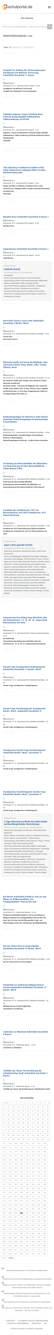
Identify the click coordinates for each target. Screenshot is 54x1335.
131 (38, 1156)
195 (38, 1188)
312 (21, 1250)
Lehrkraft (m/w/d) (12, 269)
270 (10, 1229)
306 (33, 1246)
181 (4, 1184)
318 (10, 1254)
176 (21, 1180)
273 (27, 1229)
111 (15, 1148)
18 (38, 1107)
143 (15, 1164)
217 (27, 1201)
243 (38, 1213)
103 (15, 1143)
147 (38, 1164)
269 (4, 1229)
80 (48, 1131)
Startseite (10, 1321)
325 (4, 1258)
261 (4, 1225)
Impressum (36, 1323)
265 (27, 1225)
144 (21, 1164)
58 (38, 1123)
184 (21, 1184)
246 (10, 1217)
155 (38, 1168)
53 (13, 1123)
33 (13, 1115)
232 (21, 1209)
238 (10, 1213)
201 (27, 1192)
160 (21, 1172)
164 (44, 1172)
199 (15, 1192)
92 (8, 1139)
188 (44, 1184)
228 (44, 1205)
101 (4, 1143)
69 (43, 1127)
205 (4, 1197)
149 (4, 1168)
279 (15, 1233)
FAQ (45, 1323)
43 (13, 1119)
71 (4, 1131)
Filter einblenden (27, 18)
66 (28, 1127)
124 (44, 1152)
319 (15, 1254)
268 (44, 1225)
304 (21, 1246)
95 (23, 1139)
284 (44, 1233)
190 (10, 1188)
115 (38, 1148)
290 (33, 1237)
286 (10, 1237)
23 (13, 1111)
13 (13, 1107)
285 (4, 1237)
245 (4, 1217)
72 (8, 1131)
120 (21, 1152)
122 (33, 1152)
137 (27, 1160)
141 (4, 1164)
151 (15, 1168)
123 (38, 1152)
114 (33, 1148)
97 (33, 1139)
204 (44, 1192)
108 (44, 1143)
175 (15, 1180)
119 (15, 1152)
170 (33, 1176)
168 (21, 1176)
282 (33, 1233)
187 (38, 1184)
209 (27, 1197)
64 (18, 1127)
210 (33, 1197)
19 (43, 1107)
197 (4, 1192)
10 (49, 1103)
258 (33, 1221)
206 (10, 1197)
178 (33, 1180)
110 (10, 1148)
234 (33, 1209)
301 (4, 1246)
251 (38, 1217)
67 (33, 1127)
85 (23, 1135)
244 (44, 1213)
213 (4, 1201)
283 (38, 1233)
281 (27, 1233)
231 (15, 1209)
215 (15, 1201)
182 (10, 1184)
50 (48, 1119)
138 (33, 1160)
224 (21, 1205)
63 (13, 1127)
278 (10, 1233)
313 (27, 1250)
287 (15, 1237)
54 (18, 1123)
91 (4, 1139)
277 (4, 1233)
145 (27, 1164)
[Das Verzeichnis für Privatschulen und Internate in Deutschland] (27, 1300)
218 (33, 1201)
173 (4, 1180)
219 (38, 1201)
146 (33, 1164)
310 (10, 1250)
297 (27, 1242)
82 (8, 1135)
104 (21, 1143)
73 (13, 1131)
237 (4, 1213)
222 (10, 1205)
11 (4, 1107)
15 (23, 1107)
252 (44, 1217)
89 (43, 1135)
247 (15, 1217)
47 (33, 1119)
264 (21, 1225)
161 (27, 1172)
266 (33, 1225)
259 (38, 1221)
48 (38, 1119)
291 (38, 1237)
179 (38, 1180)
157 (4, 1172)
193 (27, 1188)
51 (4, 1123)
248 (21, 1217)
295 (15, 1242)
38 (38, 1115)
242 (33, 1213)
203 (38, 1192)
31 (4, 1115)
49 (43, 1119)
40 (48, 1115)
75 (23, 1131)
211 (38, 1197)
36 (28, 1115)
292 (44, 1237)
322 (33, 1254)
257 (27, 1221)
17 (33, 1107)
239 (15, 1213)
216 (21, 1201)
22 (8, 1111)
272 (21, 1229)
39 (43, 1115)
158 (10, 1172)
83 (13, 1135)
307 (38, 1246)
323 (38, 1254)
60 (48, 1123)
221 (4, 1205)
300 (44, 1242)
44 (18, 1119)
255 (15, 1221)
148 (44, 1164)
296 (21, 1242)
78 (38, 1131)
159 (15, 1172)
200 (21, 1192)
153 (27, 1168)
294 (10, 1242)
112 (21, 1148)
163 (38, 1172)
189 (4, 1188)
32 (8, 1115)
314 (33, 1250)
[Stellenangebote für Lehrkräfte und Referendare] (27, 1268)
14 (18, 1107)
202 (33, 1192)
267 (38, 1225)
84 (18, 1135)
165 (4, 1176)
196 (44, 1188)
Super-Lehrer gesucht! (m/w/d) (18, 545)
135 (15, 1160)
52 (8, 1123)
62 (8, 1127)
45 (23, 1119)
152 (21, 1168)
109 (4, 1148)
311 (15, 1250)
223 (15, 1205)
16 (28, 1107)
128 (21, 1156)
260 (44, 1221)
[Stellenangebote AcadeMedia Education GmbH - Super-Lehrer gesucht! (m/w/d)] (38, 595)
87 (33, 1135)
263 (15, 1225)
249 (27, 1217)
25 (23, 1111)
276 (44, 1229)
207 (15, 1197)
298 (33, 1242)
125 (4, 1156)
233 (27, 1209)
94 (18, 1139)
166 (10, 1176)
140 (44, 1160)
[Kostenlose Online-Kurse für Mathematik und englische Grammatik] (27, 1277)
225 (27, 1205)
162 (33, 1172)
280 (21, 1233)
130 (33, 1156)
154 (33, 1168)
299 (38, 1242)
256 (21, 1221)
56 (28, 1123)
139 (38, 1160)
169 (27, 1176)
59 (43, 1123)
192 (21, 1188)
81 (4, 1135)
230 (10, 1209)
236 (44, 1209)
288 (21, 1237)
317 (4, 1254)
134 (10, 1160)
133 (4, 1160)
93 (13, 1139)
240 (21, 1213)
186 (33, 1184)
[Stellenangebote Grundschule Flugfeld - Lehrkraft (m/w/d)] (38, 298)
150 (10, 1168)
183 (15, 1184)
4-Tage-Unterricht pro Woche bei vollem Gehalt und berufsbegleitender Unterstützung (25, 822)
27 (33, 1111)
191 (15, 1188)
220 (44, 1201)
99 (43, 1139)
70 (48, 1127)
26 (28, 1111)
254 (10, 1221)
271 (15, 1229)
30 (48, 1111)
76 (28, 1131)
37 (33, 1115)
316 (44, 1250)
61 (4, 1127)
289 (27, 1237)
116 (44, 1148)
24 (18, 1111)
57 (33, 1123)
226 (33, 1205)
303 (15, 1246)
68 (38, 1127)
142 (10, 1164)
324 (44, 1254)
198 (10, 1192)
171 (38, 1176)
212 (44, 1197)
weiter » (11, 1258)
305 (27, 1246)
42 (8, 1119)
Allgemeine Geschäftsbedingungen (33, 1321)
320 (21, 1254)
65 (23, 1127)
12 (8, 1107)
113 (27, 1148)
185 (27, 1184)
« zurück (6, 1103)
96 (28, 1139)
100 (48, 1139)
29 (43, 1111)
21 (4, 1111)
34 (18, 1115)
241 (27, 1213)
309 (4, 1250)
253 (4, 1221)
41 (4, 1119)
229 (4, 1209)
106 (33, 1143)
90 (48, 1135)
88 (38, 1135)
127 (15, 1156)
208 (21, 1197)
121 (27, 1152)
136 (21, 1160)
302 (10, 1246)
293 (4, 1242)
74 (18, 1131)
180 (44, 1180)
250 (33, 1217)
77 (33, 1131)
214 (10, 1201)
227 (38, 1205)
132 (44, 1156)
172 (44, 1176)
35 (23, 1115)
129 (27, 1156)
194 (33, 1188)
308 (44, 1246)
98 (38, 1139)
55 (23, 1123)
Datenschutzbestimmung (18, 1323)
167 (15, 1176)
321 (27, 1254)
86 (28, 1135)
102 (10, 1143)
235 (38, 1209)
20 (48, 1107)
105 (27, 1143)
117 (4, 1152)
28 (38, 1111)
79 (43, 1131)
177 (27, 1180)
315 (38, 1250)
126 (10, 1156)
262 (10, 1225)
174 (10, 1180)
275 (38, 1229)
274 (33, 1229)
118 (10, 1152)
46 (28, 1119)
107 (38, 1143)
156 (44, 1168)
